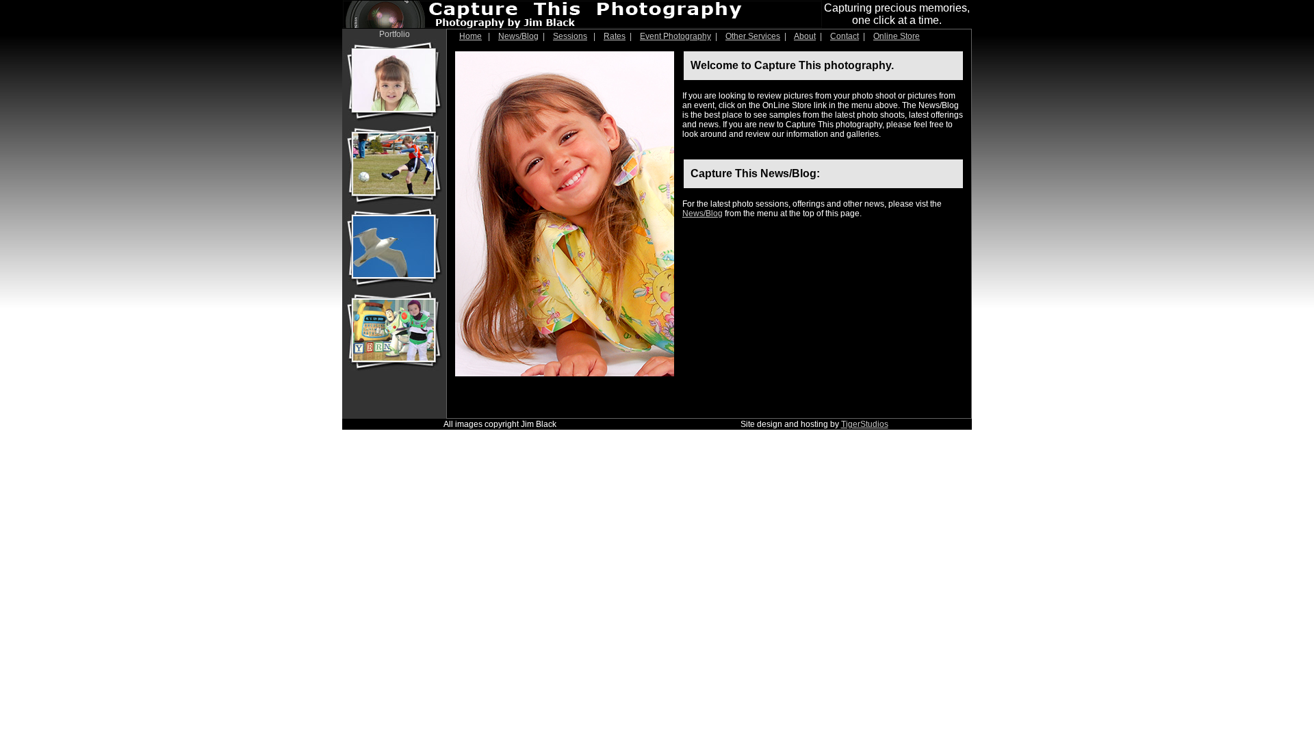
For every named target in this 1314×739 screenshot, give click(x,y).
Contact (844, 36)
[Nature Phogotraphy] (394, 285)
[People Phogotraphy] (394, 119)
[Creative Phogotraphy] (394, 369)
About (805, 36)
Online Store (896, 36)
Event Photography (675, 36)
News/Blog (518, 36)
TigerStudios (864, 424)
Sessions (570, 36)
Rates (615, 36)
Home (470, 36)
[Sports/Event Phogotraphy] (394, 202)
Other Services (752, 36)
